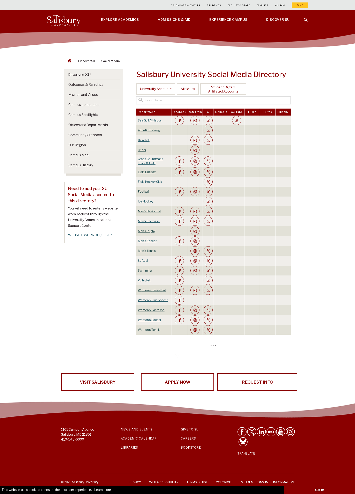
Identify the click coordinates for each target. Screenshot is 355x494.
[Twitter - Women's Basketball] (208, 290)
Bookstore (191, 447)
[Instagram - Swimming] (194, 270)
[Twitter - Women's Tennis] (208, 329)
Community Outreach (85, 135)
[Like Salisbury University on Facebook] (242, 431)
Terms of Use (197, 482)
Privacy (134, 482)
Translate (246, 453)
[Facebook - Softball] (179, 260)
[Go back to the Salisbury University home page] (68, 61)
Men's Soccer (147, 241)
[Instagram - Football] (194, 191)
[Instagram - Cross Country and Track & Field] (194, 160)
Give (300, 5)
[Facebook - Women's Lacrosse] (179, 310)
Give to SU (189, 429)
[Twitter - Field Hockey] (208, 171)
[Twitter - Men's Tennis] (208, 250)
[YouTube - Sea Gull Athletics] (236, 120)
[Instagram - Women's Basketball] (194, 290)
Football (143, 191)
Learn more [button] (102, 490)
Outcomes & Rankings (85, 85)
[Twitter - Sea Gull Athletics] (208, 120)
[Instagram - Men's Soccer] (194, 240)
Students (214, 5)
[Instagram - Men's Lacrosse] (194, 221)
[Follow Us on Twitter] (251, 431)
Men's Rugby (146, 231)
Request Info (257, 382)
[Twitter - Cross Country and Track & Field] (208, 160)
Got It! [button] (319, 490)
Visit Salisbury (97, 382)
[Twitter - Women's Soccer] (208, 319)
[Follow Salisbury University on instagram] (290, 431)
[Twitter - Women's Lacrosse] (208, 310)
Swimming (145, 270)
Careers (188, 438)
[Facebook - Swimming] (179, 270)
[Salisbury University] (63, 20)
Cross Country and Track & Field (150, 161)
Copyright (224, 482)
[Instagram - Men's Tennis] (194, 250)
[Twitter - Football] (208, 191)
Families (263, 5)
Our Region (77, 145)
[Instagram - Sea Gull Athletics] (194, 120)
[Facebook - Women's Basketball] (179, 290)
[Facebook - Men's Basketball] (179, 211)
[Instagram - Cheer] (194, 150)
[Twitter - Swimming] (208, 270)
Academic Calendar (139, 438)
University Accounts (156, 89)
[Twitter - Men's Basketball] (208, 211)
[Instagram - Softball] (194, 260)
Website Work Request (89, 235)
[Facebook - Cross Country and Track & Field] (179, 160)
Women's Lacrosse (151, 310)
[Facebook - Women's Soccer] (179, 319)
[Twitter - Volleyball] (208, 280)
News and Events (136, 429)
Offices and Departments (88, 125)
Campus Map (78, 155)
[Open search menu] (303, 17)
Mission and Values (83, 95)
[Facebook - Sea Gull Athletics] (179, 120)
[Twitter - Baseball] (208, 140)
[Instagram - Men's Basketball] (194, 211)
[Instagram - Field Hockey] (194, 171)
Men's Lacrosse (149, 221)
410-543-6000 (72, 439)
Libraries (129, 447)
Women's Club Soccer (153, 300)
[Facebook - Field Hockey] (179, 171)
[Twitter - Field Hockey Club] (208, 181)
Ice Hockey (145, 201)
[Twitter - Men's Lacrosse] (208, 221)
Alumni (280, 5)
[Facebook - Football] (179, 191)
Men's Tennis (147, 250)
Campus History (80, 165)
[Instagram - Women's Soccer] (194, 319)
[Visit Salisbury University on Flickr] (270, 431)
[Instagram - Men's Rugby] (194, 231)
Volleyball (144, 280)
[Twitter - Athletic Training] (208, 130)
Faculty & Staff (239, 5)
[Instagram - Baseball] (194, 140)
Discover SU (86, 61)
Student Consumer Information (267, 482)
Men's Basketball (149, 211)
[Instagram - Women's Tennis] (194, 329)
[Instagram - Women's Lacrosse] (194, 310)
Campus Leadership (83, 105)
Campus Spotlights (83, 115)
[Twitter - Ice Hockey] (208, 201)
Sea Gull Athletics (150, 120)
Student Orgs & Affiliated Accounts (223, 89)
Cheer (142, 150)
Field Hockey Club (150, 181)
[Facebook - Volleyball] (179, 280)
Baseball (144, 140)
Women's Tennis (149, 329)
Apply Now (177, 382)
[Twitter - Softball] (208, 260)
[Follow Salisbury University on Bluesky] (243, 441)
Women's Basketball (152, 290)
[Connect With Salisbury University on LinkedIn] (261, 431)
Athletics (188, 89)
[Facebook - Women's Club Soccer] (179, 300)
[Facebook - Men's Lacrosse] (179, 221)
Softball (143, 260)
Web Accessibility (163, 482)
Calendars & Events (185, 5)
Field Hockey (147, 172)
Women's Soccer (149, 320)
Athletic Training (149, 130)
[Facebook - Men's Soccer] (179, 240)
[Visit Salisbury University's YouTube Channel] (280, 431)
